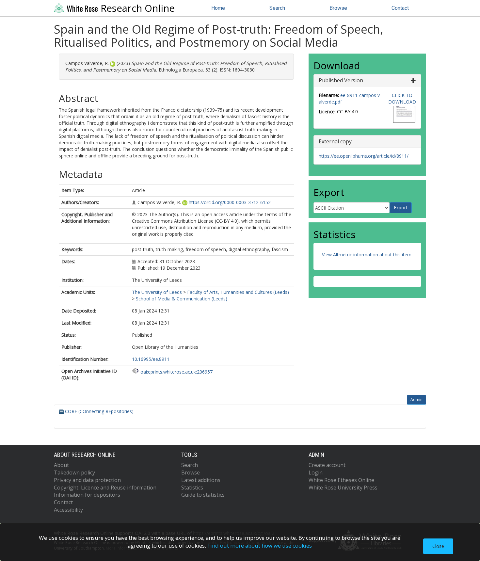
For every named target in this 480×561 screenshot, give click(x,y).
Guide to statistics (203, 494)
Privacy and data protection (87, 480)
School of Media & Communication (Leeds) (181, 299)
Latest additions (200, 480)
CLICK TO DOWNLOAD (402, 98)
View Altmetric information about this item (366, 254)
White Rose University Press (343, 487)
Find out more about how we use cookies (259, 545)
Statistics (192, 487)
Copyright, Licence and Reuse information (105, 487)
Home (218, 8)
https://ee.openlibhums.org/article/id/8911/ (363, 156)
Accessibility (68, 509)
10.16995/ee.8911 (150, 359)
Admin (416, 399)
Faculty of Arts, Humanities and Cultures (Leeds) (238, 292)
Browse (338, 8)
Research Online (121, 8)
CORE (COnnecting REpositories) (99, 411)
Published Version (341, 80)
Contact (400, 8)
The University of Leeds (157, 292)
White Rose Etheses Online (341, 480)
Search (277, 8)
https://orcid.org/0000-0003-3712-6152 (230, 202)
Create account (327, 465)
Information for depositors (87, 494)
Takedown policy (74, 472)
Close (438, 546)
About (61, 465)
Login (316, 472)
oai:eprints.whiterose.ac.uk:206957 (176, 372)
